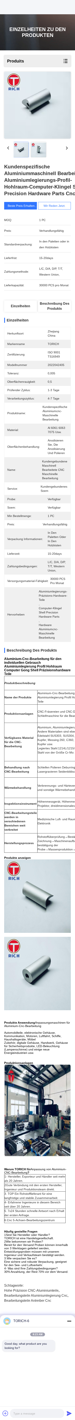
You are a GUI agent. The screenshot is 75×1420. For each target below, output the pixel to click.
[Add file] (5, 1413)
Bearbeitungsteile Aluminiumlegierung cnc (36, 1295)
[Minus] (69, 1321)
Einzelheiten (20, 306)
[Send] (69, 1413)
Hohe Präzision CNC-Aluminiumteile (31, 1290)
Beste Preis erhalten (21, 205)
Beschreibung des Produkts (54, 306)
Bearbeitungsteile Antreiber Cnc (27, 1300)
